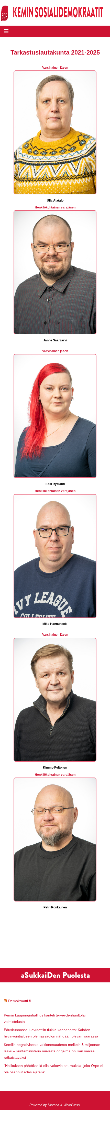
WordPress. (72, 1105)
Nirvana (53, 1105)
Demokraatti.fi (19, 1001)
